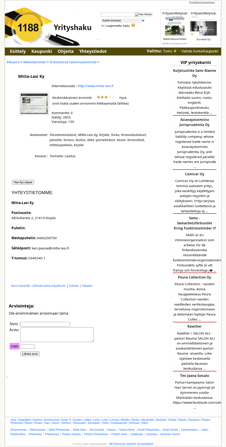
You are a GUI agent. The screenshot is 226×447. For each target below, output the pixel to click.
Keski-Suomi (170, 429)
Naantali (161, 419)
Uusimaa (151, 434)
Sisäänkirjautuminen (202, 2)
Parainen (194, 419)
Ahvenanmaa (18, 429)
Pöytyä (206, 419)
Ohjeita (66, 51)
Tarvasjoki (94, 422)
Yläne (144, 422)
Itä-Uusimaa (97, 429)
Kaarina (37, 419)
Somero (66, 422)
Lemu (96, 419)
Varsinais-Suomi (170, 434)
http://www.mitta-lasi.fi (95, 86)
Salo (47, 422)
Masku (135, 419)
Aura (13, 419)
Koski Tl (66, 419)
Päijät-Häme (17, 434)
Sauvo (55, 422)
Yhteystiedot (93, 51)
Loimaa (114, 419)
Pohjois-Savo (119, 434)
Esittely (18, 51)
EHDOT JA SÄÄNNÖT (140, 444)
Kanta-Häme (127, 429)
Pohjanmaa (52, 434)
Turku (105, 422)
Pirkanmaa (35, 434)
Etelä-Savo (79, 429)
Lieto (105, 419)
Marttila (125, 419)
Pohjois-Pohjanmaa (96, 434)
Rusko (38, 422)
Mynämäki (147, 419)
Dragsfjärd (24, 419)
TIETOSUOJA (117, 444)
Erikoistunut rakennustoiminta (73, 62)
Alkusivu (13, 62)
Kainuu (111, 429)
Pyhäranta (16, 422)
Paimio (182, 419)
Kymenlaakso (189, 429)
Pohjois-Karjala (71, 434)
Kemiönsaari (51, 419)
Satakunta (137, 434)
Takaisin (87, 286)
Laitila (87, 419)
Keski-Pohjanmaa (148, 429)
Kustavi (77, 419)
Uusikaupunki (119, 422)
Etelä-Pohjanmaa (59, 429)
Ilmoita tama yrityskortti (50, 286)
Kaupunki (41, 51)
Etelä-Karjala (37, 429)
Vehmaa (134, 422)
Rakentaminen (34, 62)
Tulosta (74, 286)
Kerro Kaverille (21, 286)
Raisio (28, 422)
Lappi (204, 429)
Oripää (172, 419)
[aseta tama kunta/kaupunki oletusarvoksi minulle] (175, 51)
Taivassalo (79, 422)
